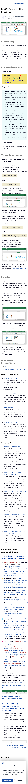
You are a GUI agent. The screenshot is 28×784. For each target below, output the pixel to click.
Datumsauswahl (9, 627)
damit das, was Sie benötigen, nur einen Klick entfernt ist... (13, 685)
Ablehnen (19, 780)
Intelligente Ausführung (13, 567)
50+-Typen (10, 646)
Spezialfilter (7, 636)
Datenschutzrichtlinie (16, 776)
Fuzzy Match (22, 594)
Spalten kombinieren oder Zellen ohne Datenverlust (13, 585)
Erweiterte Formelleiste (19, 621)
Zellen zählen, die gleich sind (12, 446)
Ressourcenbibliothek (15, 625)
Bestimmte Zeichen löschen (19, 644)
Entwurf (8, 621)
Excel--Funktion (11, 378)
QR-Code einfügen (13, 655)
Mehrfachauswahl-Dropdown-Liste (14, 600)
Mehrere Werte (8, 592)
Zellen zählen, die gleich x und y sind (14, 514)
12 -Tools (18, 641)
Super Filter (18, 634)
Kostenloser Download (15, 698)
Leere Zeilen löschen (10, 582)
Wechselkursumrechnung (18, 661)
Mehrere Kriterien (20, 590)
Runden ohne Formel (19, 587)
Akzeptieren (7, 780)
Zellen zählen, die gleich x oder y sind (15, 491)
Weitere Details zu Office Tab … (16, 745)
